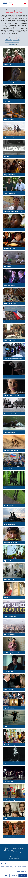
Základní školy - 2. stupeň (12, 42)
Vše (15, 38)
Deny (5, 875)
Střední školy (12, 44)
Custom (13, 875)
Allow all (23, 875)
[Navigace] (25, 3)
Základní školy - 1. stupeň (12, 40)
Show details (20, 871)
